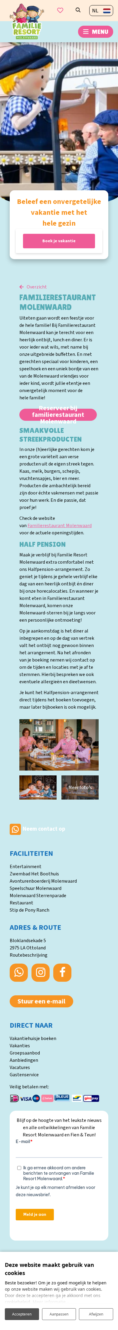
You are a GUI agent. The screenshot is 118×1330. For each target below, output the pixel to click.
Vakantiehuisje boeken (33, 1038)
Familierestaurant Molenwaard (60, 525)
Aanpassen (59, 1314)
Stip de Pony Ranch (29, 910)
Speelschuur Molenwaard (35, 888)
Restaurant (21, 903)
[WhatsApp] (19, 973)
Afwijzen (96, 1314)
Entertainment (25, 866)
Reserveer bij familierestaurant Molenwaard (58, 415)
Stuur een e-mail (41, 1001)
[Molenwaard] (26, 21)
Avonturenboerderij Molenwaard (43, 881)
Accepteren (21, 1314)
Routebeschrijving (29, 955)
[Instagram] (40, 973)
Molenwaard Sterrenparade (38, 895)
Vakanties (20, 1045)
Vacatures (20, 1067)
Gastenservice (24, 1074)
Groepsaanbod (25, 1053)
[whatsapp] (15, 829)
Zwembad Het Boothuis (34, 874)
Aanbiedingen (24, 1060)
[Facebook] (62, 973)
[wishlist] (60, 10)
